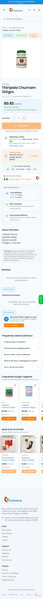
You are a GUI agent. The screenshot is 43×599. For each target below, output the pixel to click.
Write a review (8, 289)
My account (7, 560)
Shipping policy (8, 580)
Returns (5, 556)
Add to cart (11, 419)
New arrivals (7, 533)
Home (4, 28)
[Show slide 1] (20, 3)
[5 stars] (10, 96)
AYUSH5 (35, 156)
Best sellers (6, 530)
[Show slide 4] (23, 3)
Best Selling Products (16, 28)
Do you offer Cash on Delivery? (17, 354)
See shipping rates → (16, 146)
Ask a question (8, 312)
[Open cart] (39, 10)
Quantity (5, 118)
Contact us (6, 550)
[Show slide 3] (22, 3)
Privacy (5, 570)
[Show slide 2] (21, 3)
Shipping (5, 553)
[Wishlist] (29, 10)
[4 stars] (9, 96)
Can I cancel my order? (14, 367)
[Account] (34, 10)
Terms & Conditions (10, 573)
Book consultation (12, 325)
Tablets (5, 537)
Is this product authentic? (15, 342)
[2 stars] (5, 96)
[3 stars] (7, 96)
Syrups (4, 540)
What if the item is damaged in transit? (20, 361)
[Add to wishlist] (15, 385)
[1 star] (3, 96)
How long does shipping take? (17, 348)
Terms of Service (9, 576)
